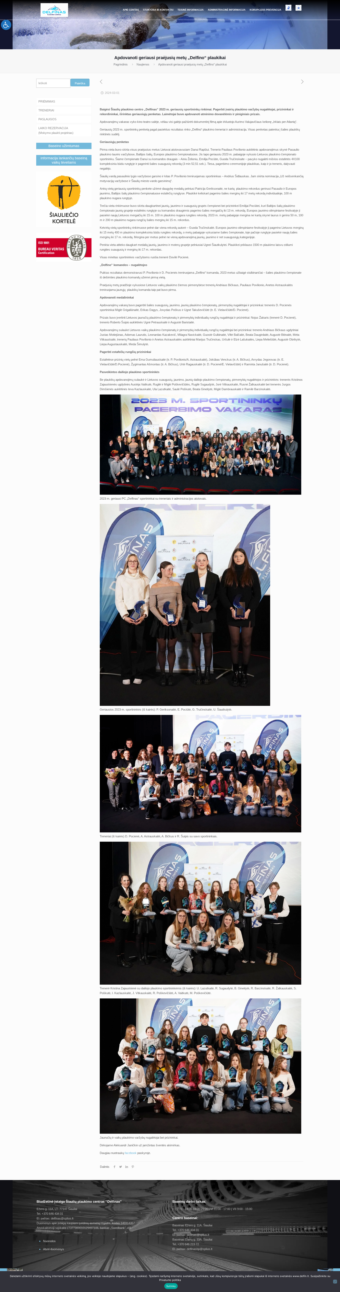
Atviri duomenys (53, 1249)
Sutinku (171, 1286)
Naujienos (143, 64)
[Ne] (335, 1282)
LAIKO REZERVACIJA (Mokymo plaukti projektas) (55, 130)
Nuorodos (49, 1241)
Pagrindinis (121, 64)
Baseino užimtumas (63, 146)
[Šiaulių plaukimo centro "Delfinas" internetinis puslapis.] (54, 10)
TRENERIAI (46, 110)
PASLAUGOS (47, 119)
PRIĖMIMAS (46, 101)
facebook (131, 1153)
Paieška (80, 83)
